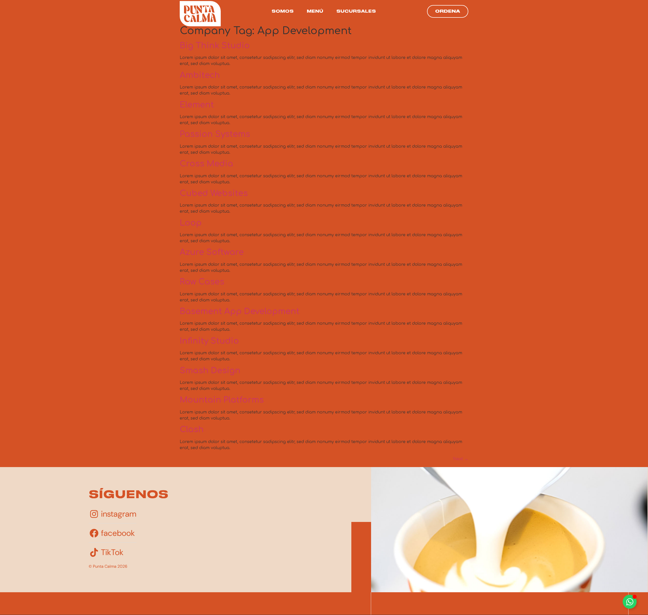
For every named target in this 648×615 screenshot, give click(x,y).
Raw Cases (202, 281)
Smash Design (210, 370)
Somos (283, 11)
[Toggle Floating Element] (630, 602)
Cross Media (206, 163)
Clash (192, 429)
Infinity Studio (209, 341)
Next (460, 459)
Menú (315, 11)
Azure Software (212, 252)
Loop (191, 222)
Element (197, 104)
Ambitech (200, 75)
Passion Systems (215, 134)
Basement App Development (239, 311)
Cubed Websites (214, 193)
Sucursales (356, 11)
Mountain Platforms (222, 400)
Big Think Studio (215, 45)
